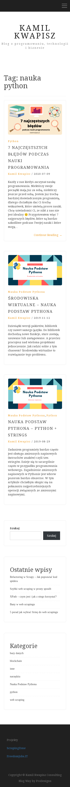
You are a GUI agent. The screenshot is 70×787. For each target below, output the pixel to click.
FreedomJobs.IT (17, 756)
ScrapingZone (16, 748)
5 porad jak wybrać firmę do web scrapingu (34, 612)
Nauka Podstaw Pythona (26, 291)
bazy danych (17, 653)
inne (12, 668)
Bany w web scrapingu (22, 604)
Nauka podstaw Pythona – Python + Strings (32, 428)
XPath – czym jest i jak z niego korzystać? (33, 596)
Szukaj (14, 528)
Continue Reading (48, 235)
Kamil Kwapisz (35, 32)
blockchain (16, 660)
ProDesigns (43, 781)
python (13, 141)
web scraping (17, 699)
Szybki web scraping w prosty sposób (30, 588)
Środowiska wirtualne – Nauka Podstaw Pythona (32, 305)
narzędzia (15, 676)
